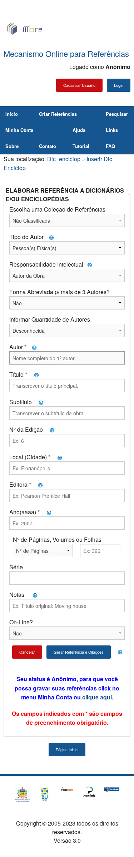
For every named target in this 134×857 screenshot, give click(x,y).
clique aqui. (97, 697)
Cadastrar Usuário (79, 85)
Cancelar (27, 652)
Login (118, 85)
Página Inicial (67, 749)
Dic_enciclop (63, 159)
